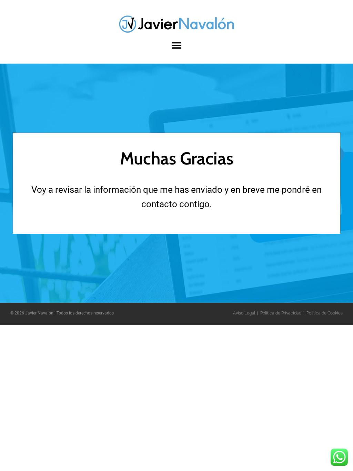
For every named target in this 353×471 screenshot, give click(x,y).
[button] (176, 45)
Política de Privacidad (280, 313)
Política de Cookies (324, 313)
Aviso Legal (244, 313)
